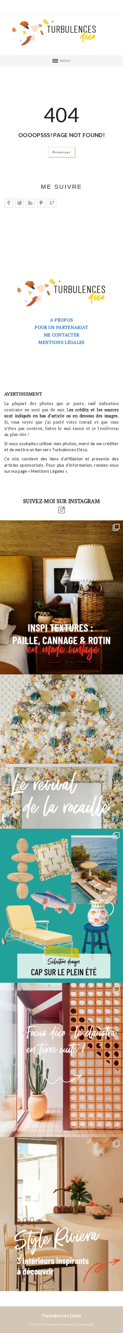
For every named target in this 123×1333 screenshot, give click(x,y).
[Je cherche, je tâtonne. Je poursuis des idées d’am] (61, 597)
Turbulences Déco (61, 1315)
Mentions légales (61, 342)
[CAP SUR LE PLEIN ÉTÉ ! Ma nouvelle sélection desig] (61, 906)
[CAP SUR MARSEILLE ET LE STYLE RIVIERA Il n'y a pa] (61, 1214)
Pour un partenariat (61, 327)
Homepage (61, 152)
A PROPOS (61, 320)
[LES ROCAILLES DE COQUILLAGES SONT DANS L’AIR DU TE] (61, 751)
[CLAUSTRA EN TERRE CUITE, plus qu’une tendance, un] (61, 1060)
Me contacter (62, 335)
